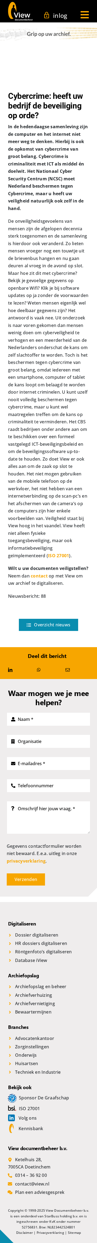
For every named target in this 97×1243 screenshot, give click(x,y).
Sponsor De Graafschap (44, 1098)
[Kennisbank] (13, 1128)
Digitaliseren (22, 923)
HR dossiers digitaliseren (41, 943)
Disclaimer (24, 1232)
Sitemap (74, 1232)
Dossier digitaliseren (36, 935)
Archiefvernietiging (35, 1003)
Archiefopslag (23, 975)
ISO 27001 (58, 556)
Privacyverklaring (50, 1232)
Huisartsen (26, 1063)
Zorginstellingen (32, 1047)
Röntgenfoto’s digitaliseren (43, 952)
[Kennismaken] (13, 1098)
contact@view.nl (32, 1184)
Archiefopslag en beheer (41, 986)
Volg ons (28, 1118)
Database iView (31, 960)
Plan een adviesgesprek (39, 1192)
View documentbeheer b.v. (37, 1148)
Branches (18, 1027)
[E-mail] (67, 670)
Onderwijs (26, 1055)
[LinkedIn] (10, 670)
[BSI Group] (13, 1109)
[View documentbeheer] (20, 4)
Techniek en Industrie (38, 1072)
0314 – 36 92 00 (31, 1175)
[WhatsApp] (38, 670)
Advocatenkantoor (34, 1038)
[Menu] (85, 12)
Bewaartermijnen (33, 1012)
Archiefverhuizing (33, 995)
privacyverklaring (26, 861)
